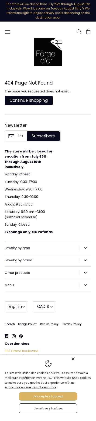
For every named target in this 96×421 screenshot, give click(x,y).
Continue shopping (29, 100)
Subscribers (43, 136)
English (15, 306)
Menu (9, 285)
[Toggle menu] (8, 31)
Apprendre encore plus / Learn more (30, 387)
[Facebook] (4, 336)
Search (10, 324)
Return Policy (49, 324)
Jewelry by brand (18, 260)
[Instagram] (12, 336)
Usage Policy (27, 324)
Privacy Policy (72, 324)
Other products (17, 272)
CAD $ (43, 306)
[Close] (82, 359)
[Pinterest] (19, 336)
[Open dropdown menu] (85, 247)
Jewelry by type (17, 248)
